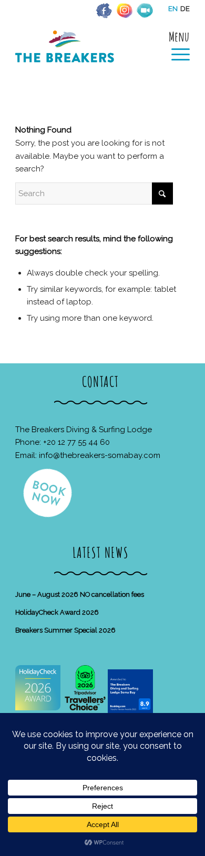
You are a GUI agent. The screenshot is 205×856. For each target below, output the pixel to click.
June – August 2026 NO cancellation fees (79, 594)
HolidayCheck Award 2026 (57, 612)
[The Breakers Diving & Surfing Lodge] (85, 57)
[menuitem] (175, 46)
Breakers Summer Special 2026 (65, 630)
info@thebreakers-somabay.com (99, 455)
